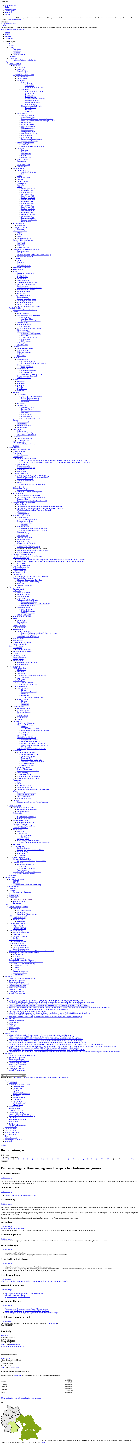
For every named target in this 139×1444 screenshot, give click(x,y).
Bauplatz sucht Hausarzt (25, 479)
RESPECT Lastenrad (28, 613)
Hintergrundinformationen (29, 739)
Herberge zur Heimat (24, 425)
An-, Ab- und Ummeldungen (34, 91)
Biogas (23, 690)
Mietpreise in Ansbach (20, 563)
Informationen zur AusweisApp (15, 1295)
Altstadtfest (16, 883)
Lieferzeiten (21, 624)
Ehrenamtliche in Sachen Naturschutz (29, 776)
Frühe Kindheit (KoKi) (24, 324)
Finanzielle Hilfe (22, 499)
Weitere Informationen (13, 20)
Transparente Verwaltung (17, 980)
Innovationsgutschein (24, 910)
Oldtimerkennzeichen (28, 128)
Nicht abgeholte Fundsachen (34, 87)
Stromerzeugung (22, 688)
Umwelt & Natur (14, 666)
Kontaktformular (14, 1345)
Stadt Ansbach (5, 1358)
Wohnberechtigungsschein (21, 567)
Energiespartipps (26, 523)
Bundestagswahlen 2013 (29, 216)
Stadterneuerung (18, 493)
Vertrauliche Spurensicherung (26, 444)
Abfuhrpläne (21, 672)
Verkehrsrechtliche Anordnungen (27, 662)
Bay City (20, 234)
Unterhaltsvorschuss (23, 811)
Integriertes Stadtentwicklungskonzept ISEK (31, 861)
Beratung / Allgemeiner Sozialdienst (28, 315)
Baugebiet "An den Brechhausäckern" (33, 484)
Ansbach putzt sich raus (16, 991)
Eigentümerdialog (18, 975)
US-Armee (16, 258)
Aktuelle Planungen (23, 594)
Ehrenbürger (21, 67)
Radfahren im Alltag (23, 607)
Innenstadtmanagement (20, 971)
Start (10, 43)
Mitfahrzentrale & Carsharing (22, 616)
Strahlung (20, 719)
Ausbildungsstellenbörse (21, 932)
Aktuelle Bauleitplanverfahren (26, 458)
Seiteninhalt (8, 12)
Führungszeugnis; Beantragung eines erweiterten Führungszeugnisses (27, 1311)
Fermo (19, 236)
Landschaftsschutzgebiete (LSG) (31, 760)
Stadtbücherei (17, 829)
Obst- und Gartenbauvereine (26, 284)
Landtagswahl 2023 (27, 192)
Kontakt (7, 33)
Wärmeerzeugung (22, 699)
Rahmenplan (21, 469)
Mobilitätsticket (18, 640)
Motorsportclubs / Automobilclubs (28, 282)
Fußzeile (7, 14)
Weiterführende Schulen (20, 820)
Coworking (16, 969)
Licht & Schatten (22, 716)
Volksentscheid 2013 (27, 222)
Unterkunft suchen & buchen (22, 899)
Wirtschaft (8, 905)
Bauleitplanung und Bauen (17, 986)
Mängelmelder (21, 598)
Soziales (15, 420)
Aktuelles (20, 260)
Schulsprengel (21, 855)
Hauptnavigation (10, 9)
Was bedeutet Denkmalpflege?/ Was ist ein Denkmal (34, 510)
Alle (132, 1159)
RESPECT (24, 727)
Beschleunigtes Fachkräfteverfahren (32, 146)
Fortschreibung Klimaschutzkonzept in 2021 (31, 749)
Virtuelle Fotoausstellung (17, 993)
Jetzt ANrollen (21, 356)
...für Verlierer (29, 86)
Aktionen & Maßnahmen (25, 725)
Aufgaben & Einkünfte (28, 172)
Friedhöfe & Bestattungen (21, 295)
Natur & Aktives (14, 894)
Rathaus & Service (15, 64)
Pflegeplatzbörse (26, 414)
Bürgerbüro (21, 80)
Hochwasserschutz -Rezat (25, 795)
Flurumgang (21, 583)
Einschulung (21, 853)
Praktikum (16, 53)
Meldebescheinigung (32, 100)
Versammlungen (18, 269)
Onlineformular (17, 1375)
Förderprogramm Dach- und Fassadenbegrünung (32, 576)
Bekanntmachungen (23, 251)
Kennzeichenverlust (27, 122)
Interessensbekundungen (21, 558)
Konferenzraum (18, 954)
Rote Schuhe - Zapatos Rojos (26, 435)
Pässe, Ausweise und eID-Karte (31, 106)
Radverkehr (17, 591)
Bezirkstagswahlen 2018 (29, 205)
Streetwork (20, 391)
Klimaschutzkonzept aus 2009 (26, 738)
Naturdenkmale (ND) (28, 763)
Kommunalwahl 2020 (28, 199)
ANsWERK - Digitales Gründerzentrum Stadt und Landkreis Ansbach (31, 951)
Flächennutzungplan (23, 466)
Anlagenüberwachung (24, 708)
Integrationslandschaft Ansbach (27, 376)
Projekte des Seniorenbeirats (30, 398)
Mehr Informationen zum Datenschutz (13, 29)
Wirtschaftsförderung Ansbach (18, 907)
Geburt (23, 152)
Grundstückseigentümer (24, 585)
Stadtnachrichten (18, 223)
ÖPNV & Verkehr (15, 587)
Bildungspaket (17, 813)
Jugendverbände (22, 277)
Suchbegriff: (5, 1155)
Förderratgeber (22, 532)
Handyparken (21, 620)
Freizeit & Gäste (10, 877)
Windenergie (25, 695)
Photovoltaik (25, 694)
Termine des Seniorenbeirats (30, 400)
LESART (16, 881)
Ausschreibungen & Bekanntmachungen (26, 249)
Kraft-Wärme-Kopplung (29, 692)
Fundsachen (25, 82)
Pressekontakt (21, 225)
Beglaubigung (29, 95)
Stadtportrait (17, 65)
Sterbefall (24, 155)
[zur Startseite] (8, 23)
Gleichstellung (17, 429)
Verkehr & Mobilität (19, 626)
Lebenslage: (5, 1157)
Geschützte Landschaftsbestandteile (32, 762)
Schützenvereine (22, 286)
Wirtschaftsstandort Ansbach (18, 916)
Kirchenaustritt (26, 157)
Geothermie (25, 703)
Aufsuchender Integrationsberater (32, 374)
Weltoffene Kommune (24, 378)
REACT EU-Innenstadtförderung (24, 964)
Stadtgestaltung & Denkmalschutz (24, 503)
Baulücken (20, 486)
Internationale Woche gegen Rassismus (33, 363)
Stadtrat (19, 176)
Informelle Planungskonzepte (22, 545)
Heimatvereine (21, 275)
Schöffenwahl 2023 (27, 196)
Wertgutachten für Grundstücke (27, 543)
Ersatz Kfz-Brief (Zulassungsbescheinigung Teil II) (37, 119)
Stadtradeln (24, 734)
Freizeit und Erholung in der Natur (28, 778)
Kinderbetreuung (22, 330)
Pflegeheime (25, 413)
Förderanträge (25, 339)
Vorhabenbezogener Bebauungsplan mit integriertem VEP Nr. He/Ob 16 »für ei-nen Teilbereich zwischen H (56, 462)
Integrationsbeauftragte (28, 370)
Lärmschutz (21, 714)
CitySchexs (16, 967)
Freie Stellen (17, 51)
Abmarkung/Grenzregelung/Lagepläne (29, 580)
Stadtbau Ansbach (19, 572)
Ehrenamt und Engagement (17, 987)
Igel (18, 782)
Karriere (7, 34)
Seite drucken (19, 1346)
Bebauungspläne (22, 464)
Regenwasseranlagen (20, 570)
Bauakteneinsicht (22, 455)
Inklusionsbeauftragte (24, 352)
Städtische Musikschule (20, 828)
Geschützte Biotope (27, 765)
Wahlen (19, 187)
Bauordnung (17, 453)
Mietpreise (16, 956)
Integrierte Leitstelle (19, 655)
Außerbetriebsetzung (27, 115)
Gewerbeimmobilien (19, 941)
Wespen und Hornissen (24, 785)
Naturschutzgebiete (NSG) (29, 754)
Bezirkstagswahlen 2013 (29, 220)
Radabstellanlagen (27, 609)
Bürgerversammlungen (16, 982)
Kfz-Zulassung (22, 113)
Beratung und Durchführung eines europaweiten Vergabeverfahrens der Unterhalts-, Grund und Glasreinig (51, 559)
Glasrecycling (21, 673)
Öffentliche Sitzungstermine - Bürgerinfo (22, 978)
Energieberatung (22, 517)
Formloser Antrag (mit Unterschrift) (12, 1228)
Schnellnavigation (10, 5)
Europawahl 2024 (27, 190)
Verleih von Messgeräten (29, 519)
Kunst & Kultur (14, 896)
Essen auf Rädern (26, 409)
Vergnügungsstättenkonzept (26, 552)
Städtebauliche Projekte (20, 488)
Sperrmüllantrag (22, 163)
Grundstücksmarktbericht (25, 537)
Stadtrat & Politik (18, 168)
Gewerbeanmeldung (19, 945)
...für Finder (29, 84)
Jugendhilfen (21, 385)
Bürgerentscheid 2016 (28, 211)
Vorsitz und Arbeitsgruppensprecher (32, 396)
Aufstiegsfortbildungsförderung (27, 809)
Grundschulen (17, 815)
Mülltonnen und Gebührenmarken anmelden (31, 675)
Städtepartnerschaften (20, 231)
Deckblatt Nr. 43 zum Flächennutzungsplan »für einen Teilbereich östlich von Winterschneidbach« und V (55, 460)
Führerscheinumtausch (24, 649)
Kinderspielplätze (22, 345)
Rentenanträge (21, 161)
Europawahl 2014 (27, 212)
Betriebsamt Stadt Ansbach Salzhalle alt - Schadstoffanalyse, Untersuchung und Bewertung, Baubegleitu (50, 561)
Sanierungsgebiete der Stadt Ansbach (29, 495)
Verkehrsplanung (18, 629)
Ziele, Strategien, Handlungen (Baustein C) (35, 745)
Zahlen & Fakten (22, 71)
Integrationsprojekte (23, 365)
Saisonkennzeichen (27, 130)
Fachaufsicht (25, 335)
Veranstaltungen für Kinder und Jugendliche (35, 842)
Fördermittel (17, 908)
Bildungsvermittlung (27, 367)
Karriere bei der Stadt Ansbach (23, 240)
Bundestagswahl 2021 (28, 198)
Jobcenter (16, 446)
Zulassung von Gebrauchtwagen (31, 139)
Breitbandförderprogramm (25, 256)
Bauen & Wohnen (15, 447)
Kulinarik (12, 890)
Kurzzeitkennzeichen (28, 126)
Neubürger (12, 875)
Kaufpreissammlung (23, 539)
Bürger (7, 62)
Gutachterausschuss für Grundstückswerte (26, 534)
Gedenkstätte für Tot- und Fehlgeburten (29, 306)
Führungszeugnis (30, 97)
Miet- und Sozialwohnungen (22, 565)
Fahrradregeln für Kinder (29, 602)
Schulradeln (25, 732)
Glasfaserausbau (18, 925)
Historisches (21, 69)
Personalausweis (30, 108)
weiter (44, 1442)
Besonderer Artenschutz (24, 787)
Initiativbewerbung (19, 54)
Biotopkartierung (22, 773)
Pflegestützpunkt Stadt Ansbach (31, 418)
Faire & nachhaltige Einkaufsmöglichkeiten (27, 872)
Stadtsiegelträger (22, 73)
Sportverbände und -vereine (26, 289)
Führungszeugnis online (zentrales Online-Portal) (20, 1195)
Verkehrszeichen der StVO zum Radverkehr (35, 604)
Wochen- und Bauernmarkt (25, 874)
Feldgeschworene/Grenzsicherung (28, 582)
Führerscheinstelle (23, 159)
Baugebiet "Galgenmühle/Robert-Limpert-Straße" (33, 477)
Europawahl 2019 (27, 201)
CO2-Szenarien (26, 747)
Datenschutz (9, 38)
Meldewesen (25, 89)
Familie (15, 312)
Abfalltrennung (22, 670)
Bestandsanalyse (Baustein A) (30, 741)
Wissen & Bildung (15, 806)
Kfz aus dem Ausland (28, 124)
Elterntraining (25, 317)
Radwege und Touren (24, 615)
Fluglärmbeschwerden (24, 266)
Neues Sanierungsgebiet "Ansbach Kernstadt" (32, 501)
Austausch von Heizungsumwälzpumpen (34, 528)
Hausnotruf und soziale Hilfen (30, 411)
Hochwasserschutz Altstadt (25, 490)
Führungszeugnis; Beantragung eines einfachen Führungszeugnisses (27, 1309)
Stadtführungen (14, 886)
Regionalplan (21, 471)
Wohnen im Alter (26, 416)
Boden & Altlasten (19, 681)
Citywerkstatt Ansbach (20, 965)
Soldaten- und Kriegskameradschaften (29, 288)
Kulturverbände (22, 278)
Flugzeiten (20, 264)
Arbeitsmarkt (21, 921)
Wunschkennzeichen (27, 137)
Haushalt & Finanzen (20, 227)
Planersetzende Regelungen (26, 468)
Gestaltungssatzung (23, 514)
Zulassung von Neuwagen (29, 141)
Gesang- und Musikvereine (25, 273)
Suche (7, 7)
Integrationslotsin (26, 372)
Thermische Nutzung (24, 798)
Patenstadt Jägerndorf (24, 238)
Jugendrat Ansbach (15, 989)
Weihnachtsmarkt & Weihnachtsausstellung (27, 885)
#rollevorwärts (21, 431)
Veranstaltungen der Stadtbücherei (28, 840)
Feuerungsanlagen (23, 710)
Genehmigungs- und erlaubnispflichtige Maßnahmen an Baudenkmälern (40, 506)
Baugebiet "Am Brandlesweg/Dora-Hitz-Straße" (32, 475)
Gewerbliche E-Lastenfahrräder (27, 914)
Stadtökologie (17, 574)
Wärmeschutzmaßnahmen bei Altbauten (34, 530)
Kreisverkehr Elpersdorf (29, 635)
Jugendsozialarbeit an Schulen (30, 321)
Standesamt (20, 148)
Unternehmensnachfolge (21, 949)
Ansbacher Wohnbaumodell (22, 449)
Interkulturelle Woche (28, 361)
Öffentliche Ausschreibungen (26, 253)
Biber (19, 784)
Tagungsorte (17, 903)
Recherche (20, 185)
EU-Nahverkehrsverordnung (22, 642)
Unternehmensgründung (21, 947)
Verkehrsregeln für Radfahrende (27, 600)
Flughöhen (20, 262)
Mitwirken (8, 976)
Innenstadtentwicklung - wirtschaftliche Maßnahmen (26, 962)
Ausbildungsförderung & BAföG (23, 807)
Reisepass (28, 110)
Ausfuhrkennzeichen (27, 117)
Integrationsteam (22, 368)
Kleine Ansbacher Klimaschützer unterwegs (35, 730)
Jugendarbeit (21, 383)
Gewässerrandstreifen (24, 796)
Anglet (19, 233)
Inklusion (16, 346)
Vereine (15, 271)
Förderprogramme (23, 526)
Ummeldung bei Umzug (29, 133)
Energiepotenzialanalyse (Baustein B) (33, 743)
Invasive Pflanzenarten (24, 769)
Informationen (25, 326)
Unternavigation (10, 11)
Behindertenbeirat (22, 350)
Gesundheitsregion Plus (24, 438)
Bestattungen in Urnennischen (26, 301)
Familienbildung (22, 323)
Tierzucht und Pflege (23, 291)
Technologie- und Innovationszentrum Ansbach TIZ (25, 953)
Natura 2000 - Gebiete (28, 756)
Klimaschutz (17, 721)
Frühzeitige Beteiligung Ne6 (34, 697)
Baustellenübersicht (19, 451)
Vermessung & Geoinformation (23, 578)
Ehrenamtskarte (22, 424)
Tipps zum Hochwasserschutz (26, 793)
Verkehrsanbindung (19, 918)
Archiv (19, 482)
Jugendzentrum (22, 389)
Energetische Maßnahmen (21, 515)
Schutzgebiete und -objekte (25, 752)
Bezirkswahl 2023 (27, 194)
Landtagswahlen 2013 (28, 218)
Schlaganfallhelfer (23, 440)
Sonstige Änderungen (28, 132)
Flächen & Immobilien (16, 940)
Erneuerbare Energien (20, 686)
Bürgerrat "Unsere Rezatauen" (19, 984)
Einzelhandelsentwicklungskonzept (28, 547)
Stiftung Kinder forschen (29, 337)
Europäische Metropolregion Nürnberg (21, 960)
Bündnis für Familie (23, 313)
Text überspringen (6, 1178)
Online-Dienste (22, 78)
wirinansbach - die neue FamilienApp (25, 310)
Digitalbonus (21, 912)
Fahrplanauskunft (18, 589)
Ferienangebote (22, 343)
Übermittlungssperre (31, 104)
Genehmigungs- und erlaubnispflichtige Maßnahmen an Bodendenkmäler (40, 508)
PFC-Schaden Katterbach (25, 683)
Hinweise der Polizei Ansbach (22, 651)
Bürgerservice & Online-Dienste (23, 75)
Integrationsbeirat (22, 359)
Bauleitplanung (18, 457)
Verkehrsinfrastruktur (20, 927)
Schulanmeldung (22, 852)
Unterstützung (21, 405)
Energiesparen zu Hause (25, 521)
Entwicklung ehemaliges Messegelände (29, 492)
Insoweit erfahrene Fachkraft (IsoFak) (29, 328)
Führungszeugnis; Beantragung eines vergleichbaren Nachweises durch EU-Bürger (31, 1312)
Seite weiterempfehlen (8, 1346)
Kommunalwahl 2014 (28, 214)
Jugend (15, 379)
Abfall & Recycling (19, 668)
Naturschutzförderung (24, 774)
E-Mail (3, 1345)
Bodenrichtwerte (22, 536)
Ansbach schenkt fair (28, 868)
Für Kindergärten (26, 835)
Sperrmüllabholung (23, 677)
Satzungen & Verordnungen (22, 267)
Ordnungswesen (18, 659)
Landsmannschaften (23, 280)
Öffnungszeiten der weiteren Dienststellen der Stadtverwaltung (21, 1398)
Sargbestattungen (22, 297)
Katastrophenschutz (19, 657)
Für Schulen (25, 837)
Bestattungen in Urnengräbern (26, 299)
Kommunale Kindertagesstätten (31, 334)
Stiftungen (20, 229)
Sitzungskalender (22, 183)
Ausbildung (17, 49)
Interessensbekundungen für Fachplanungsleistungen (34, 255)
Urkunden (24, 150)
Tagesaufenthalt (22, 427)
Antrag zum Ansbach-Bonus (26, 826)
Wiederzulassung (26, 135)
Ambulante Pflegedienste (29, 407)
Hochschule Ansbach (20, 824)
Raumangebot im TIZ (20, 958)
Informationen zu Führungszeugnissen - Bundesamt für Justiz (24, 1293)
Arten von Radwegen (28, 605)
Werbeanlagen (21, 512)
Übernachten (13, 897)
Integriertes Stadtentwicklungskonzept (29, 556)
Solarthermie (25, 705)
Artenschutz (17, 780)
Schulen (15, 938)
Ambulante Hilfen (27, 319)
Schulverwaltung (18, 846)
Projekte (19, 354)
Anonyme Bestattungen (24, 304)
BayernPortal (53, 1323)
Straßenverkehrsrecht (20, 644)
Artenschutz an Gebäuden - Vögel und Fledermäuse (33, 789)
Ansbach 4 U (21, 381)
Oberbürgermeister (23, 170)
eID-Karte (28, 111)
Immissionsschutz (18, 706)
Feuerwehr (16, 653)
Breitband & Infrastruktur (17, 923)
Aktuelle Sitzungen (23, 181)
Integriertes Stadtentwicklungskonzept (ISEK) (32, 548)
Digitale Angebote (23, 839)
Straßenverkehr (18, 660)
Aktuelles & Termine (24, 593)
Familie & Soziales (15, 308)
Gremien (20, 179)
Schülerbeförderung (23, 848)
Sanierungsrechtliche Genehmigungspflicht (31, 497)
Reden (23, 174)
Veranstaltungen (22, 870)
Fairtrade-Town (18, 863)
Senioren (16, 392)
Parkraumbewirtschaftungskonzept (28, 637)
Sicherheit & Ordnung (16, 646)
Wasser (15, 791)
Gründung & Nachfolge (16, 943)
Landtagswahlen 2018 (28, 203)
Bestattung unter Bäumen (25, 302)
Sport (10, 804)
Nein (3, 21)
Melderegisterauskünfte (32, 102)
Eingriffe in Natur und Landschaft (28, 771)
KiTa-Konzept (25, 341)
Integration (16, 357)
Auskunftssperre (30, 93)
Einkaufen (12, 888)
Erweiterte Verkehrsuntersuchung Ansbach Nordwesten (39, 633)
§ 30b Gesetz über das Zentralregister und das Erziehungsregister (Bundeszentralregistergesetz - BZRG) (34, 1281)
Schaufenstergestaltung (20, 973)
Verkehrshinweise (18, 638)
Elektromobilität (22, 627)
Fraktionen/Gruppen (23, 177)
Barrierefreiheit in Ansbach (25, 348)
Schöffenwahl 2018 (27, 207)
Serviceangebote (22, 833)
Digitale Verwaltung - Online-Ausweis (17, 1297)
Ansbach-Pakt (17, 934)
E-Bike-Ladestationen (28, 611)
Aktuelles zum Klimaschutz (26, 723)
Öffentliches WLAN (19, 929)
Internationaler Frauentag (25, 433)
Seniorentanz (25, 402)
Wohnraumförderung (19, 569)
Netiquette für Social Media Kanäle (24, 60)
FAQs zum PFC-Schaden (29, 684)
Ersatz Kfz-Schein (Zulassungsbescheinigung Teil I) (38, 121)
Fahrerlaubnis (17, 648)
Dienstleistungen (22, 76)
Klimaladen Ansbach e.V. (25, 736)
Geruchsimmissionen (24, 712)
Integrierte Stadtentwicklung (22, 554)
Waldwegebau (21, 679)
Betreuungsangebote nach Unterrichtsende (30, 850)
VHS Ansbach (17, 844)
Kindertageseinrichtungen (25, 332)
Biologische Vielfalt (23, 767)
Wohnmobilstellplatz (19, 901)
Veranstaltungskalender (16, 879)
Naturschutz (17, 750)
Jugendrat (20, 387)
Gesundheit (16, 436)
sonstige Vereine (22, 293)
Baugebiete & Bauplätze (21, 473)
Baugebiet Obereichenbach (25, 481)
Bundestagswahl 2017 (28, 209)
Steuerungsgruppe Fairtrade (26, 864)
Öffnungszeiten (22, 166)
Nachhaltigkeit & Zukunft (17, 857)
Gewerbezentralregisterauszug (35, 98)
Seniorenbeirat (21, 394)
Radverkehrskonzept (23, 596)
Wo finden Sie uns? (23, 165)
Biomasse (24, 701)
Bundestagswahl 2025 (28, 188)
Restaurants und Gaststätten (22, 892)
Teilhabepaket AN (23, 422)
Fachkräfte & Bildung (16, 930)
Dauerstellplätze (22, 622)
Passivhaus (24, 525)
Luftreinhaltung (22, 717)
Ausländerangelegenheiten (25, 143)
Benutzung (20, 831)
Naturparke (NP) (26, 758)
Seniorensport (21, 403)
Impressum (8, 36)
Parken (15, 618)
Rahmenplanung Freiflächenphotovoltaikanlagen (32, 550)
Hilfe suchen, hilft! (19, 442)
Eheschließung (26, 154)
